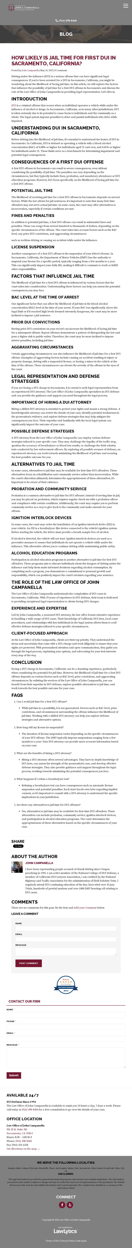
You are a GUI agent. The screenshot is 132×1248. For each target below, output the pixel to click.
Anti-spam (81, 1241)
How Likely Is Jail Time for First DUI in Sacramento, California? (63, 60)
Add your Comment (85, 907)
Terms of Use (52, 1241)
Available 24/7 (23, 1095)
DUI (13, 105)
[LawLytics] (66, 1230)
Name (18, 923)
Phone (11, 1021)
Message (20, 945)
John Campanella (30, 70)
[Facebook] (62, 1205)
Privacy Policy (68, 1241)
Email (19, 934)
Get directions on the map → (23, 1148)
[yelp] (70, 1205)
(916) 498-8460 (68, 20)
